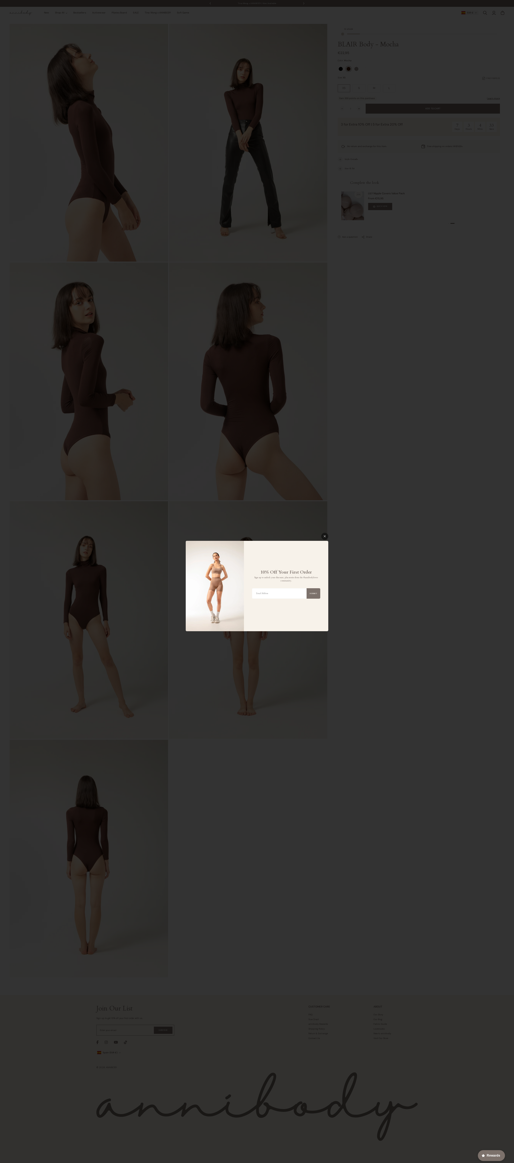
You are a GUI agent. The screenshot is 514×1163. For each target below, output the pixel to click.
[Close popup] (324, 536)
